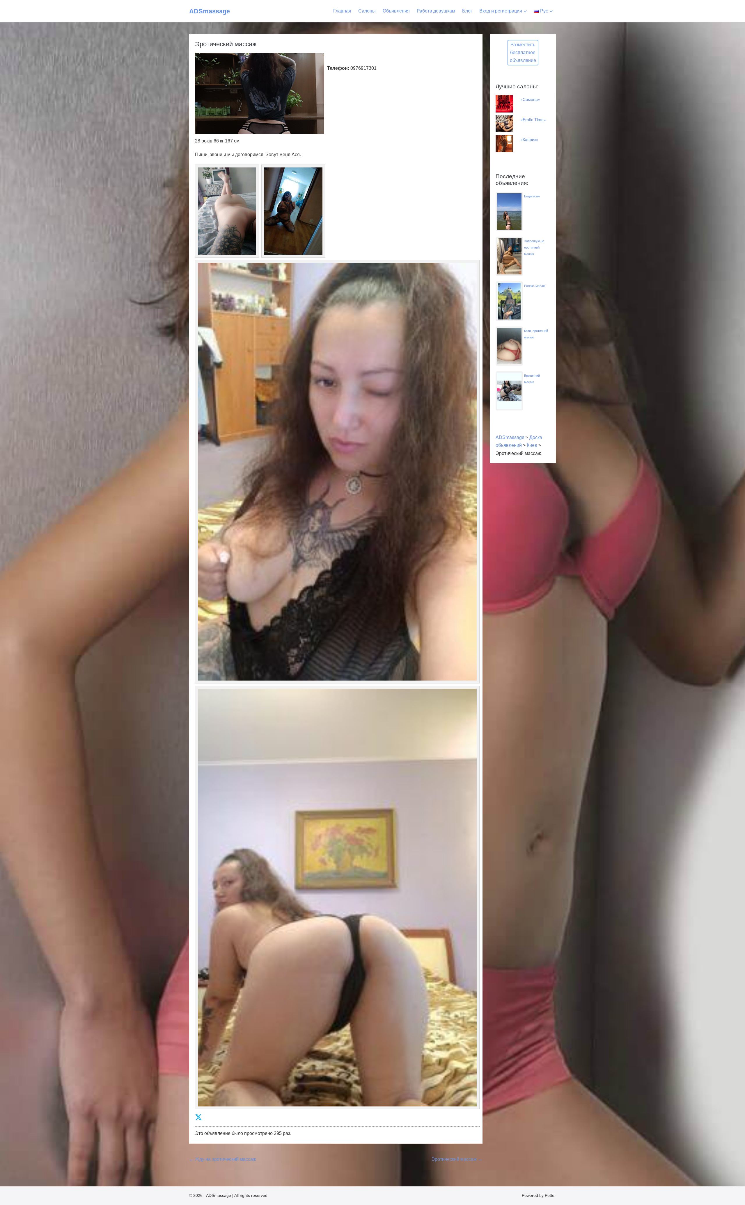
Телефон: (338, 68)
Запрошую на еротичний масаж (534, 247)
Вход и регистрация (500, 10)
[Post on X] (198, 1117)
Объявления (396, 10)
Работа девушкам (436, 10)
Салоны (367, 10)
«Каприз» (529, 139)
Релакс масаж (534, 286)
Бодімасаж (532, 196)
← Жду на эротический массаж (222, 1159)
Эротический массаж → (457, 1159)
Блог (467, 10)
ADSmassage (209, 11)
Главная (342, 10)
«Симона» (530, 99)
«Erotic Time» (533, 119)
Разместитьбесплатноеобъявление (523, 52)
